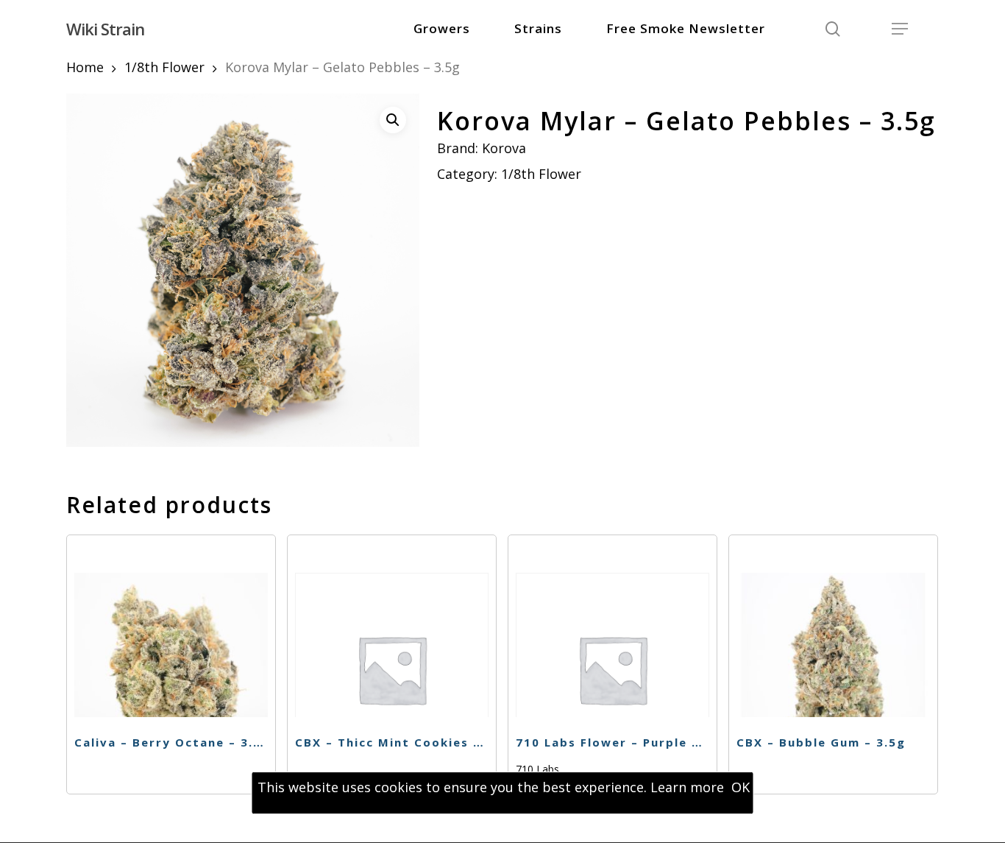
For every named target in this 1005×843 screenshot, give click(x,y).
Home (85, 67)
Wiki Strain (105, 29)
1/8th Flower (164, 67)
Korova (504, 148)
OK (740, 787)
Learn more (687, 787)
